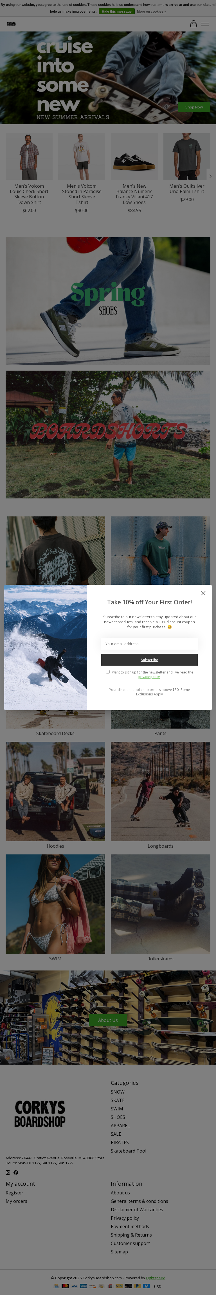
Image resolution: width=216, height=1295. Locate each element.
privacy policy (149, 676)
